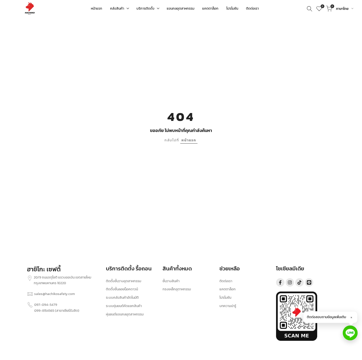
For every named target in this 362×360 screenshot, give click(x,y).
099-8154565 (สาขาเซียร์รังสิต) (56, 310)
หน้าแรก (188, 140)
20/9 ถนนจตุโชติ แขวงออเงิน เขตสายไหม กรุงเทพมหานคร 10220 (62, 280)
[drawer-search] (309, 9)
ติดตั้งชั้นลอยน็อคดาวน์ (122, 289)
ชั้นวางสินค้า (171, 281)
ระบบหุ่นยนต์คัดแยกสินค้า (124, 306)
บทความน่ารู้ (227, 306)
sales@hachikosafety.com (54, 293)
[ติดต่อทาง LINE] (350, 333)
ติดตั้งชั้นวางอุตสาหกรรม (123, 281)
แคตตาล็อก (227, 289)
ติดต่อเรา (225, 281)
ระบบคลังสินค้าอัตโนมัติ (122, 297)
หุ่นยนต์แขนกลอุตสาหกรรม (125, 314)
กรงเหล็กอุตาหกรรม (177, 289)
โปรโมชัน (225, 297)
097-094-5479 (45, 304)
